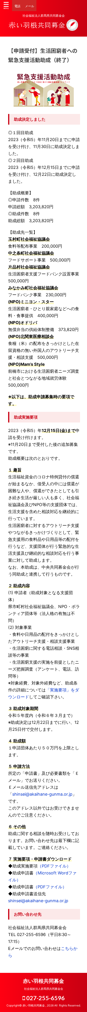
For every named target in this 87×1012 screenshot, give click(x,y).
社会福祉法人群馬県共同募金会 (43, 988)
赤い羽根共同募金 (43, 981)
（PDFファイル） (54, 866)
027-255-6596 (45, 997)
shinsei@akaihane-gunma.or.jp (42, 794)
